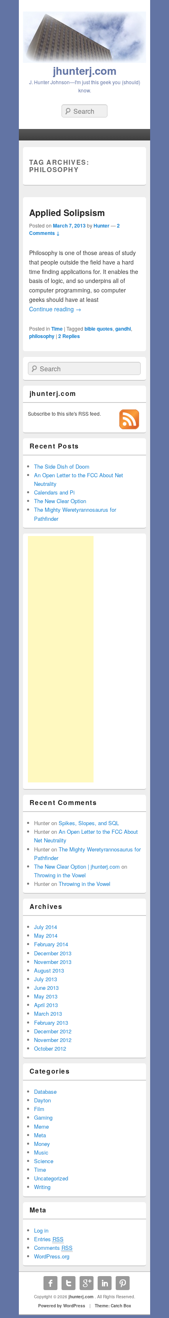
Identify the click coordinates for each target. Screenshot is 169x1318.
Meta (40, 1135)
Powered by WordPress (61, 1306)
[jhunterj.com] (84, 60)
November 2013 (52, 962)
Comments (53, 1247)
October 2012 (50, 1048)
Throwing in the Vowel (60, 875)
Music (41, 1152)
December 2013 (52, 953)
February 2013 (51, 1022)
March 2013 (48, 1013)
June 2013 (46, 987)
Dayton (42, 1100)
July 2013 (45, 979)
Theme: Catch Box (113, 1306)
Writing (42, 1187)
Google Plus (87, 1283)
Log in (41, 1230)
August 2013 (49, 970)
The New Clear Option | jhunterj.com (77, 866)
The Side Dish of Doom (61, 466)
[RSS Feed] (129, 426)
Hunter (102, 225)
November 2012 (52, 1040)
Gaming (43, 1117)
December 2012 (52, 1031)
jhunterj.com (84, 70)
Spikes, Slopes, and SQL (89, 823)
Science (43, 1161)
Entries (49, 1239)
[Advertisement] (61, 659)
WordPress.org (51, 1256)
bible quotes (98, 328)
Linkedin (105, 1283)
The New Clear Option (60, 501)
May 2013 (45, 996)
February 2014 (51, 944)
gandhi (123, 328)
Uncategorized (51, 1178)
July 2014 (45, 927)
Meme (41, 1126)
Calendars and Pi (54, 492)
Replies (69, 336)
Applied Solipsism (67, 212)
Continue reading (55, 309)
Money (42, 1144)
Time (57, 328)
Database (45, 1091)
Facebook (50, 1283)
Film (39, 1109)
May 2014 (45, 935)
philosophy (42, 336)
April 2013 (46, 1005)
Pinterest (123, 1283)
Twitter (68, 1283)
